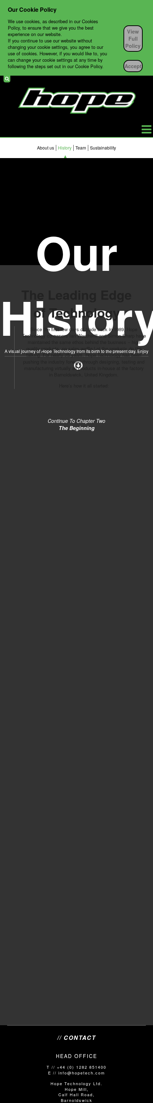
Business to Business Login (143, 78)
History (65, 148)
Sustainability (103, 148)
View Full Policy (133, 38)
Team (80, 148)
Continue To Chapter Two (76, 424)
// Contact (76, 1038)
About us (45, 148)
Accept (133, 66)
